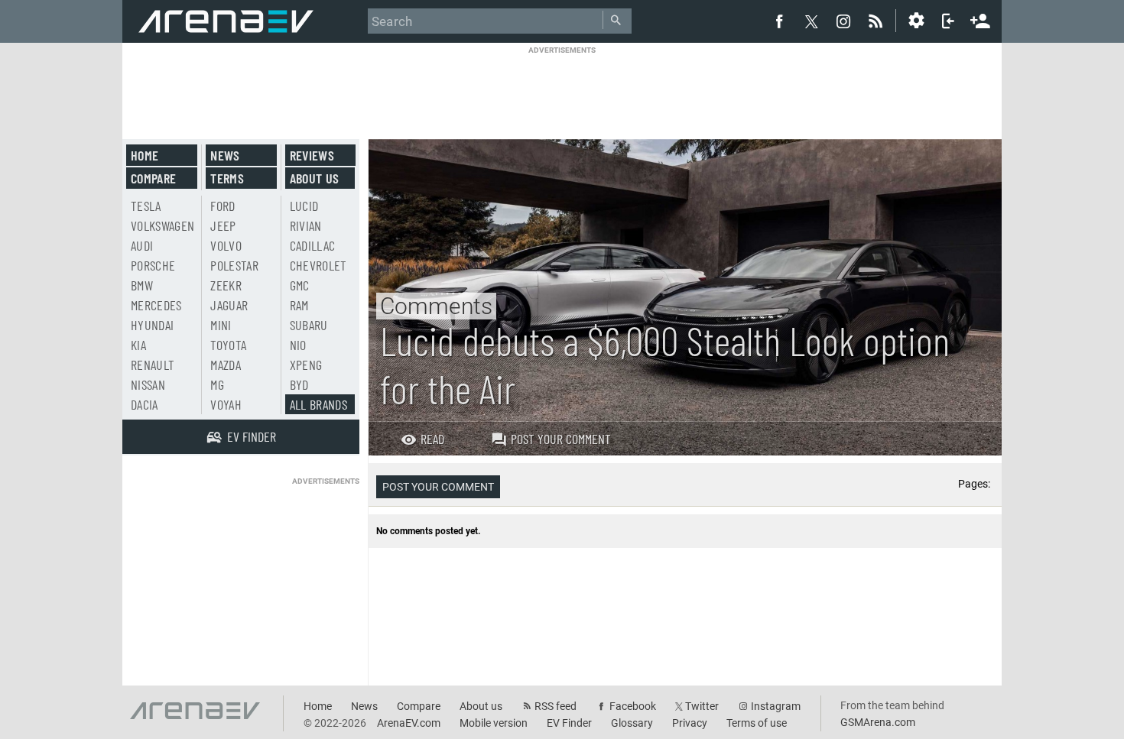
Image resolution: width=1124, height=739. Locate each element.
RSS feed (555, 706)
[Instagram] (843, 20)
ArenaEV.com (408, 723)
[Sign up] (980, 19)
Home (144, 155)
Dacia (144, 404)
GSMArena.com (877, 722)
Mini (220, 324)
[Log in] (948, 20)
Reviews (312, 155)
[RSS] (877, 20)
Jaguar (229, 305)
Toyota (228, 344)
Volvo (226, 245)
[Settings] (916, 20)
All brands (319, 404)
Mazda (225, 364)
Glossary (632, 723)
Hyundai (152, 324)
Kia (138, 344)
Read (432, 438)
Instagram (776, 706)
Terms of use (756, 723)
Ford (222, 205)
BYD (299, 384)
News (224, 155)
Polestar (234, 265)
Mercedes (156, 305)
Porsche (153, 265)
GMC (300, 285)
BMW (142, 285)
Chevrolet (318, 265)
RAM (299, 305)
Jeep (223, 225)
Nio (298, 344)
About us (314, 178)
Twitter (702, 706)
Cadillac (313, 245)
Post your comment (561, 438)
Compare (153, 178)
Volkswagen (163, 225)
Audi (142, 245)
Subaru (309, 324)
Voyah (226, 404)
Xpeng (306, 364)
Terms (227, 178)
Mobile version (494, 723)
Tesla (146, 205)
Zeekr (226, 285)
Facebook (632, 706)
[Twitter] (811, 21)
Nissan (148, 384)
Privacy (689, 723)
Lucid (304, 205)
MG (217, 384)
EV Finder (569, 723)
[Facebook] (779, 20)
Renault (152, 364)
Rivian (306, 225)
